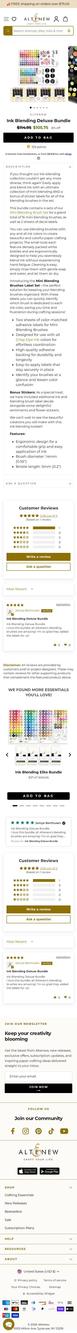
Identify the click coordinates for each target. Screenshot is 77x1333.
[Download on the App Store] (27, 1171)
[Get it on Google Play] (49, 1171)
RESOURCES (15, 1249)
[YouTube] (64, 1133)
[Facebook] (13, 1133)
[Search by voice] (69, 30)
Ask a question (21, 483)
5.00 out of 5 (48, 515)
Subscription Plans (19, 1228)
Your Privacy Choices (25, 1287)
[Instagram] (26, 1133)
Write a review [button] (38, 557)
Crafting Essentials (19, 1195)
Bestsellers (13, 1211)
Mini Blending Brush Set (29, 212)
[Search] (8, 30)
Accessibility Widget (40, 1293)
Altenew (38, 114)
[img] (15, 605)
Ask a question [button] (38, 567)
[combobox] (38, 30)
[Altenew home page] (37, 18)
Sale (8, 1220)
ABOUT (11, 1259)
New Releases (16, 1203)
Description (18, 166)
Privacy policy (27, 1280)
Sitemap (55, 1287)
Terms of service (55, 1280)
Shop (10, 1187)
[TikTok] (51, 1133)
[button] (21, 527)
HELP (9, 1239)
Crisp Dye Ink (27, 340)
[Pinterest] (38, 1133)
